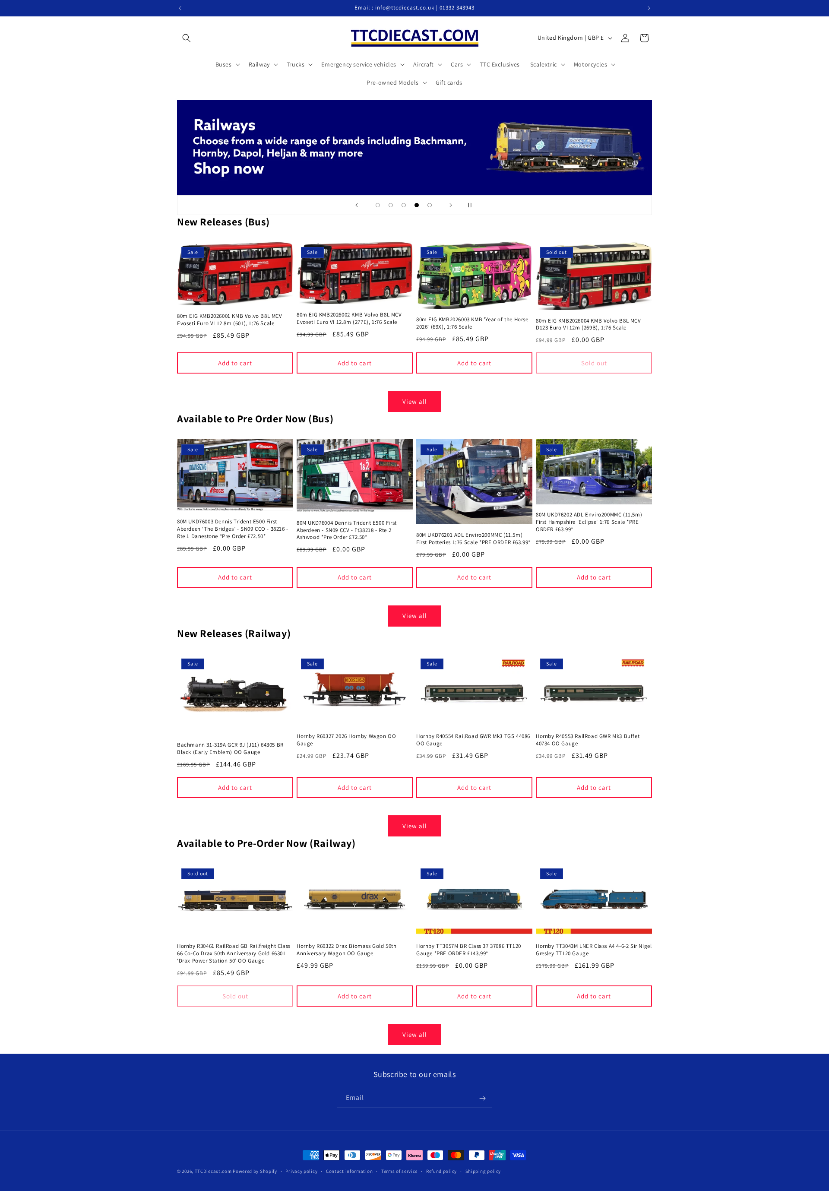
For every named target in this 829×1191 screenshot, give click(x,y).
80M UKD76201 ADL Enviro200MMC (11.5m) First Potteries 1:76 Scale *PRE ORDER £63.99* (473, 539)
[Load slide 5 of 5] (429, 205)
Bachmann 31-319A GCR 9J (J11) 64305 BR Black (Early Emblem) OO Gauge (230, 748)
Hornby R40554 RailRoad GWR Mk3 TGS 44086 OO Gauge (473, 740)
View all (414, 401)
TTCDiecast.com (213, 1171)
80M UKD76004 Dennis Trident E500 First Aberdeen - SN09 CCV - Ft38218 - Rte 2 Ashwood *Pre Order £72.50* (347, 530)
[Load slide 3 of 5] (403, 205)
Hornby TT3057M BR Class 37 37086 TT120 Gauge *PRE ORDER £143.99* (468, 950)
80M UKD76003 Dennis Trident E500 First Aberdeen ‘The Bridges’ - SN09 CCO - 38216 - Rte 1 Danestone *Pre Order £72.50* (232, 529)
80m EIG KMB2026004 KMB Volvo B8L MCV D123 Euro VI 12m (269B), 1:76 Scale (588, 324)
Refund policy (441, 1171)
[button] (186, 38)
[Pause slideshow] (472, 205)
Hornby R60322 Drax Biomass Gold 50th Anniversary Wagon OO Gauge (347, 950)
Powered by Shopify (255, 1171)
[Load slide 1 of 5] (377, 205)
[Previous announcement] (180, 8)
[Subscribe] (482, 1098)
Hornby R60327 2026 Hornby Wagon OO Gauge (346, 740)
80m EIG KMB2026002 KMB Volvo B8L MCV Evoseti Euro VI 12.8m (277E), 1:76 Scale (349, 318)
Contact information (349, 1171)
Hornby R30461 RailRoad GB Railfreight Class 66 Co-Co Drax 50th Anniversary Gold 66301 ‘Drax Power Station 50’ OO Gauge (234, 954)
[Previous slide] (356, 205)
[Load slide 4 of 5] (416, 205)
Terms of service (399, 1171)
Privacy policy (301, 1171)
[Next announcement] (648, 8)
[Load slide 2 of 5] (390, 205)
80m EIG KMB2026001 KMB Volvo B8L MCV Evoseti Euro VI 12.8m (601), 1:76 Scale (229, 320)
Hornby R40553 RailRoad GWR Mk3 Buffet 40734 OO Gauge (587, 740)
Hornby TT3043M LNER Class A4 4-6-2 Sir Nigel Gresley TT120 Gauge (594, 950)
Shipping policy (483, 1171)
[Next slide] (450, 205)
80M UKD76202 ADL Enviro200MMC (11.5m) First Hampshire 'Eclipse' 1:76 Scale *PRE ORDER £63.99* (589, 522)
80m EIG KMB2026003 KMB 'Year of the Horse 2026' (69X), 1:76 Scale (472, 323)
